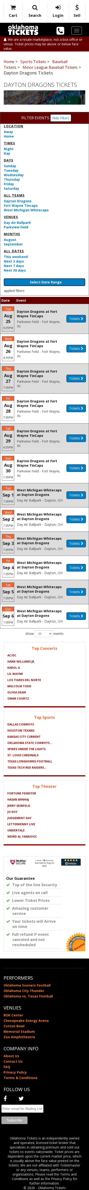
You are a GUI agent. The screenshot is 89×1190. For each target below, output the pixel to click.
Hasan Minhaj (18, 800)
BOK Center (13, 1015)
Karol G (13, 668)
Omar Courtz (18, 698)
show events (44, 633)
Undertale (16, 830)
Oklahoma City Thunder (24, 990)
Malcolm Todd (19, 686)
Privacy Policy (15, 1072)
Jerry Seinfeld (18, 806)
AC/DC (11, 655)
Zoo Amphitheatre (19, 1037)
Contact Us (13, 1061)
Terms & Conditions (20, 1077)
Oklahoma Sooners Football (27, 985)
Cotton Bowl (14, 1026)
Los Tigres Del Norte (24, 680)
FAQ (7, 1067)
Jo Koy (12, 812)
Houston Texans (20, 731)
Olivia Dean (16, 692)
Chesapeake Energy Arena (26, 1020)
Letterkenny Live (21, 824)
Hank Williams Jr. (21, 662)
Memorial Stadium (19, 1031)
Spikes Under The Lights (26, 749)
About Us (11, 1056)
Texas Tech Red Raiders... (27, 768)
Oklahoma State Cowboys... (29, 743)
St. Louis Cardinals (22, 755)
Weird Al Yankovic (22, 837)
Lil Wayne (15, 674)
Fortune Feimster (21, 793)
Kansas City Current (24, 737)
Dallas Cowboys (20, 724)
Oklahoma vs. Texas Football (28, 996)
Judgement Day (19, 818)
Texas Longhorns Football (29, 761)
